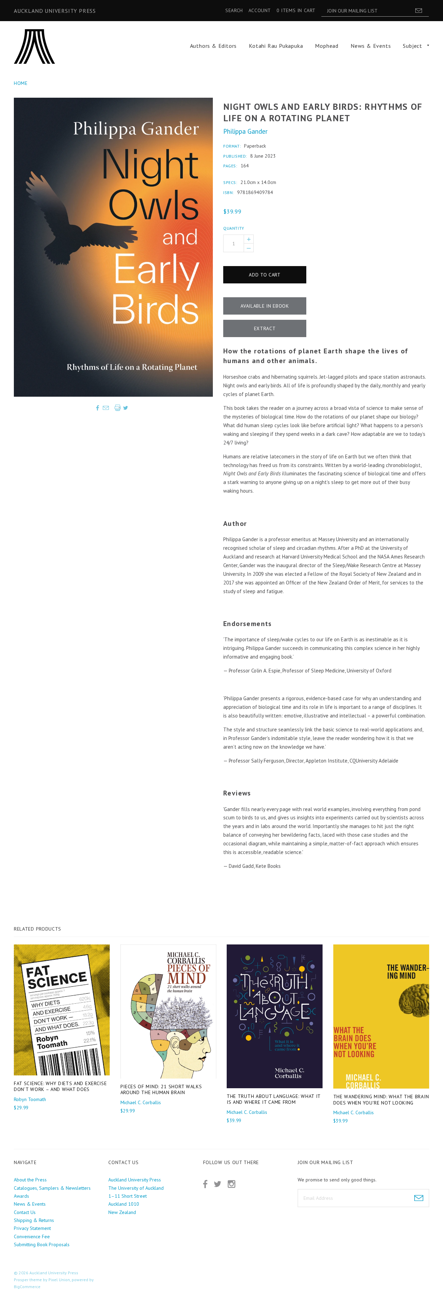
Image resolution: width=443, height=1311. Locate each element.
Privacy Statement (32, 1228)
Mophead (326, 45)
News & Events (371, 45)
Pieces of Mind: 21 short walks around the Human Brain (161, 1089)
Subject (412, 45)
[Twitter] (217, 1184)
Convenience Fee (32, 1236)
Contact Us (25, 1212)
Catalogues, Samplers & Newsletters (52, 1188)
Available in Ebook (265, 306)
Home (21, 83)
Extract (265, 328)
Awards (21, 1196)
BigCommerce (27, 1286)
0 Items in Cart (296, 10)
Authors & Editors (213, 45)
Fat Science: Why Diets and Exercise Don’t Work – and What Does (60, 1086)
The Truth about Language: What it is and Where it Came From (273, 1099)
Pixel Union (59, 1279)
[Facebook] (205, 1184)
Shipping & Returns (34, 1220)
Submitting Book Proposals (42, 1244)
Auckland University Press (55, 10)
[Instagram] (231, 1184)
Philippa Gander (245, 131)
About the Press (30, 1180)
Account (259, 10)
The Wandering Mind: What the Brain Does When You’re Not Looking (381, 1099)
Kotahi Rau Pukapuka (276, 45)
